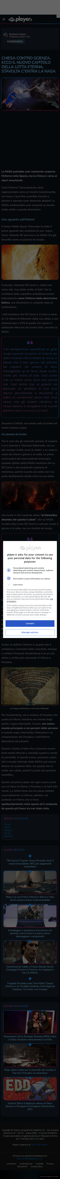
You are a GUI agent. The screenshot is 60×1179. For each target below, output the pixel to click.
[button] (30, 585)
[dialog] (30, 589)
